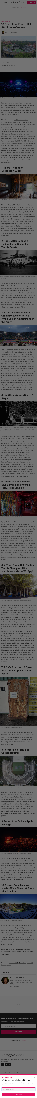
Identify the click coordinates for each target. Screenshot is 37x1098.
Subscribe (18, 1094)
